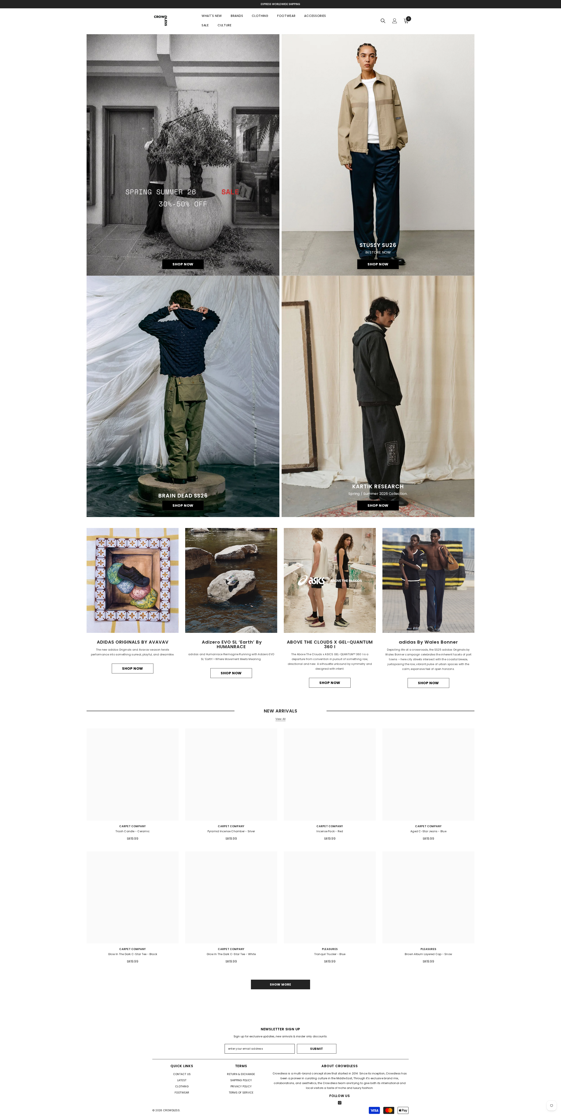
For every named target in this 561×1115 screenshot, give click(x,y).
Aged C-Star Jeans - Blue (428, 831)
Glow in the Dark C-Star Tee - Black (132, 954)
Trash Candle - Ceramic (132, 831)
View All (280, 719)
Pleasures (330, 949)
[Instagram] (339, 1102)
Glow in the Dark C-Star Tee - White (231, 954)
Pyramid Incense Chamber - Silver (231, 831)
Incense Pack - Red (329, 831)
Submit (316, 1049)
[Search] (383, 21)
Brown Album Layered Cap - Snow (428, 954)
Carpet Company (132, 826)
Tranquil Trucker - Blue (330, 954)
